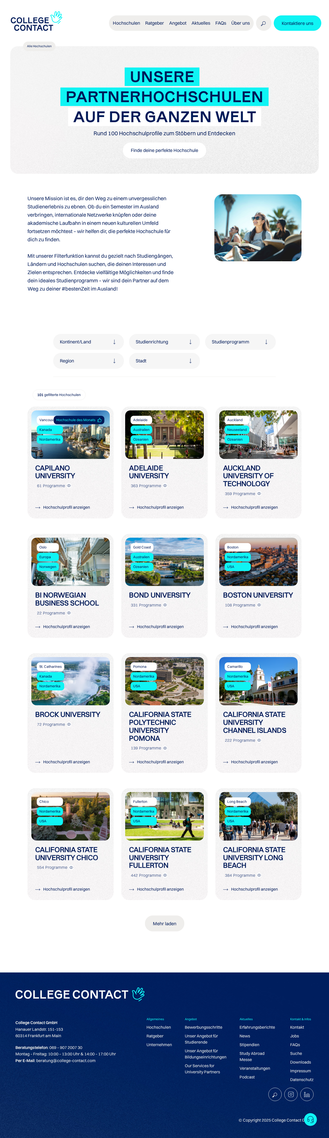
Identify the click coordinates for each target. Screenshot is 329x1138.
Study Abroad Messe (252, 1056)
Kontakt (297, 1027)
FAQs (220, 23)
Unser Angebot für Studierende (201, 1039)
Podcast (247, 1076)
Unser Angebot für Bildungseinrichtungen (205, 1053)
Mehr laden (164, 924)
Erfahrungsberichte (257, 1027)
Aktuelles (200, 23)
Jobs (294, 1035)
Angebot (177, 23)
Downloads (300, 1062)
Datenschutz (302, 1079)
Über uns (240, 23)
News (245, 1035)
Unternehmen (159, 1044)
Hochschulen (159, 1027)
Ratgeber (155, 1035)
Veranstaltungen (255, 1068)
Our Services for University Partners (202, 1068)
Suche (296, 1053)
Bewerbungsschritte (203, 1027)
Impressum (300, 1070)
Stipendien (249, 1044)
